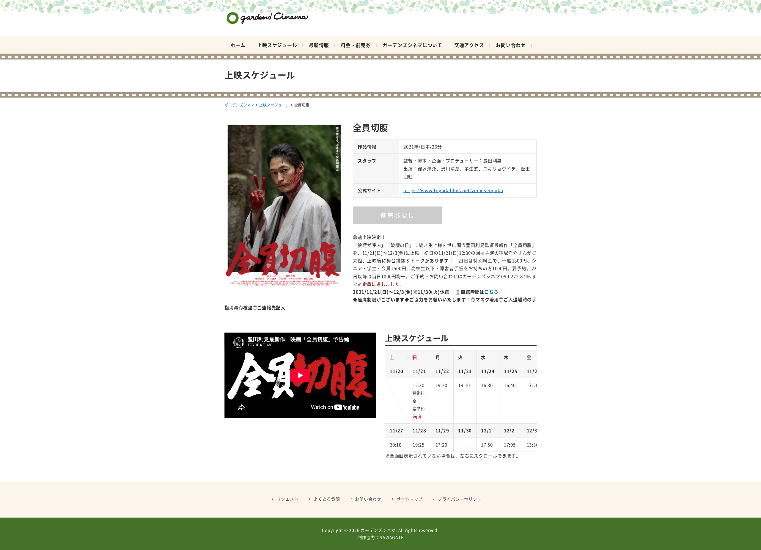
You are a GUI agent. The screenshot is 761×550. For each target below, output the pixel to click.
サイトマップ (410, 499)
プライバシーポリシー (460, 499)
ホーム (237, 44)
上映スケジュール (277, 44)
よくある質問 (327, 499)
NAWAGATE (391, 537)
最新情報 (319, 44)
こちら (491, 292)
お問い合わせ (511, 44)
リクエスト (288, 499)
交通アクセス (469, 44)
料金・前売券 (356, 44)
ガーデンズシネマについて (412, 44)
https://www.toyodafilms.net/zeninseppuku (453, 190)
